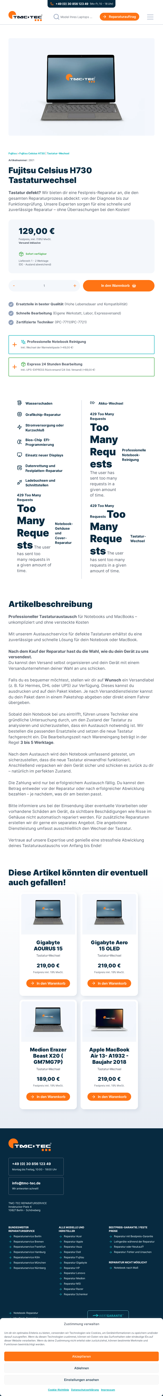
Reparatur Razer (73, 1288)
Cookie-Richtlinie (58, 1389)
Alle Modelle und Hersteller (71, 1229)
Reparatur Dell (72, 1252)
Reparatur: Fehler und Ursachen (133, 1252)
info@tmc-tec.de (26, 1183)
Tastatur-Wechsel (58, 153)
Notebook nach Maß (126, 1267)
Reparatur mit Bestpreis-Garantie (133, 1236)
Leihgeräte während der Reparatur (134, 1241)
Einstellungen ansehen (81, 1380)
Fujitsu (12, 153)
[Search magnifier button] (56, 17)
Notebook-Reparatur (26, 1312)
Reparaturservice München (30, 1262)
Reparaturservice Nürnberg (30, 1267)
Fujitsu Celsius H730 (32, 153)
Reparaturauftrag (122, 17)
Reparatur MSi (72, 1283)
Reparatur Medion (74, 1278)
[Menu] (150, 17)
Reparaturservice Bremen (29, 1241)
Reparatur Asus (73, 1246)
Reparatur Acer (73, 1236)
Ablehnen (81, 1368)
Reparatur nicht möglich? (128, 1262)
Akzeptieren (81, 1356)
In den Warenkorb (115, 285)
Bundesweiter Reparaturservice (21, 1229)
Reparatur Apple (73, 1241)
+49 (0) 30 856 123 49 (72, 3)
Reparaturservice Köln (27, 1257)
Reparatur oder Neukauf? (129, 1246)
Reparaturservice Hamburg (29, 1252)
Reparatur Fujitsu (74, 1257)
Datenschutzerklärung (85, 1389)
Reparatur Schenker (76, 1294)
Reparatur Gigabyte (75, 1262)
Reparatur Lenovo (74, 1273)
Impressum (108, 1389)
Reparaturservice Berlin (27, 1236)
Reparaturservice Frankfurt (29, 1246)
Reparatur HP (72, 1267)
